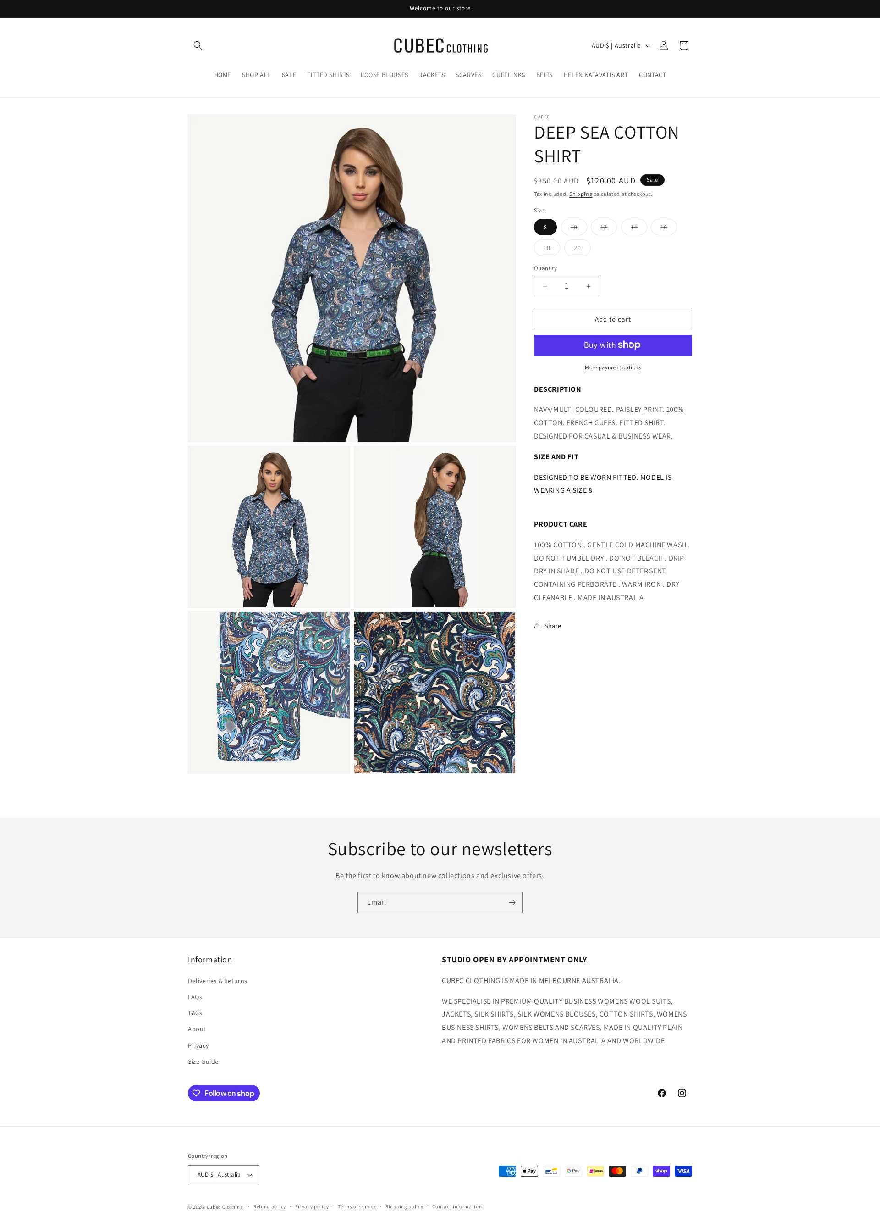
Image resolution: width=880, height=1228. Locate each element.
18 (552, 249)
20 (582, 249)
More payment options (613, 366)
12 (608, 228)
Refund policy (269, 1206)
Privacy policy (312, 1206)
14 (639, 228)
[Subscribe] (512, 902)
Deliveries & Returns (218, 980)
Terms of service (357, 1206)
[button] (198, 45)
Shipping (581, 193)
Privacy (198, 1045)
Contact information (457, 1206)
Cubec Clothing (225, 1207)
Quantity (545, 268)
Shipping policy (404, 1206)
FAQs (195, 996)
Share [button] (552, 626)
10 (579, 228)
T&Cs (195, 1012)
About (197, 1029)
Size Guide (203, 1061)
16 (668, 228)
